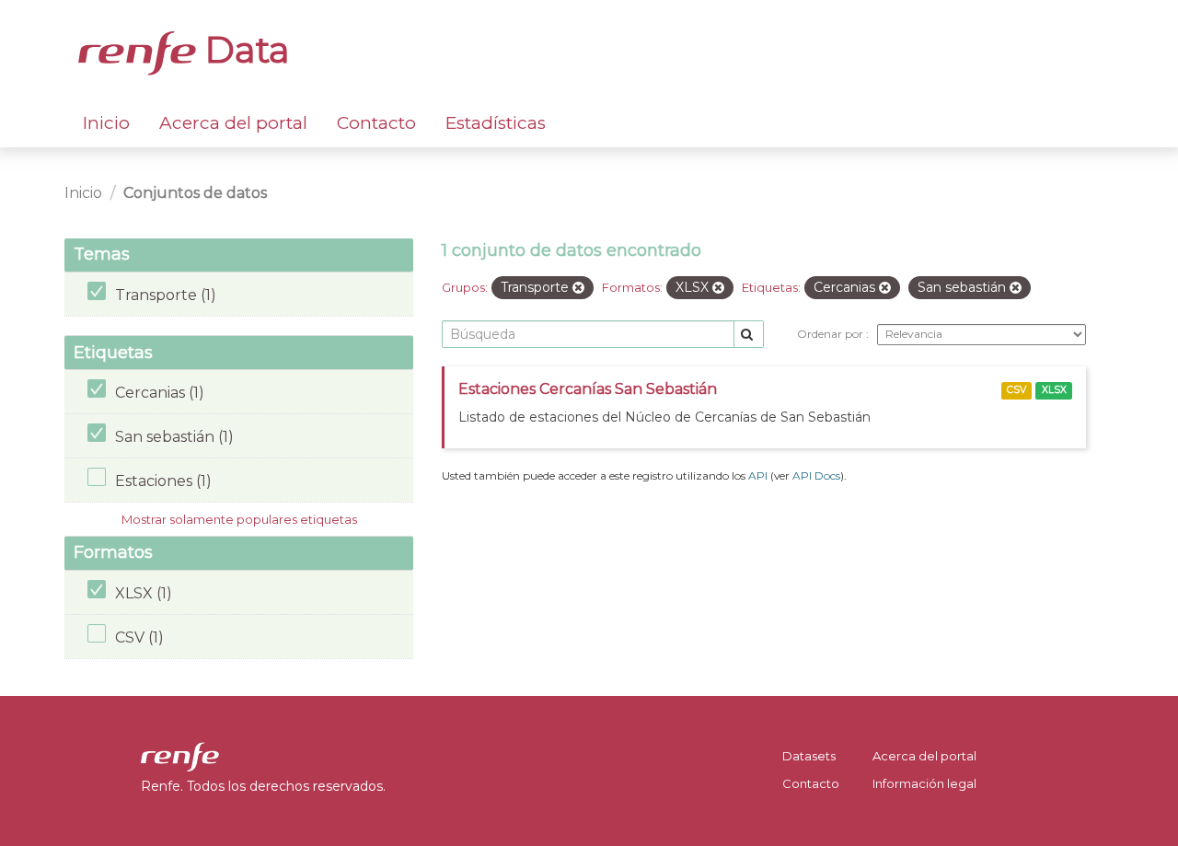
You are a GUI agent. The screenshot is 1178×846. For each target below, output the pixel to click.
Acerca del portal (233, 122)
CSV (1016, 390)
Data (243, 50)
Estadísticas (495, 122)
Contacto (376, 122)
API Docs (816, 475)
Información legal (924, 783)
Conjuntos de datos (195, 193)
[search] (748, 334)
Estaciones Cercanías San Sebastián (587, 389)
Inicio (106, 122)
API (758, 475)
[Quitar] (578, 288)
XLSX (1054, 390)
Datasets (809, 755)
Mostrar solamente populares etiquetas (239, 519)
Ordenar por (831, 334)
